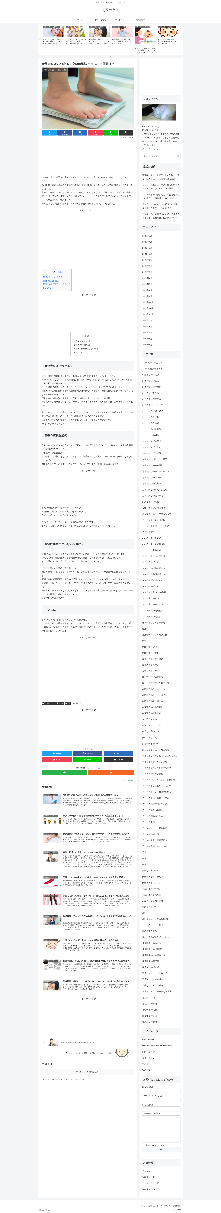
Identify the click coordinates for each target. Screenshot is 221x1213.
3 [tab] (114, 56)
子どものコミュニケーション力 (156, 786)
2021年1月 (147, 296)
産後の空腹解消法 (51, 281)
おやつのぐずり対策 (151, 453)
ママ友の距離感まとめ (152, 580)
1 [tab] (107, 56)
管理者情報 (147, 1070)
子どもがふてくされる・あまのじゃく (159, 756)
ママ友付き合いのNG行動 (154, 592)
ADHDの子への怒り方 (152, 363)
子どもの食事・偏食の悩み (154, 846)
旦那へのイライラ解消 (152, 925)
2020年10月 (147, 314)
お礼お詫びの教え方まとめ (154, 489)
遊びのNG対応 (149, 997)
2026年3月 (147, 248)
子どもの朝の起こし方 (152, 816)
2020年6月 (147, 339)
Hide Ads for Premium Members (157, 1046)
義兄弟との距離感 (150, 967)
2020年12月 (147, 302)
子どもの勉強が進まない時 (154, 804)
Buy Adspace (148, 1040)
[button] (178, 156)
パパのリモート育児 (151, 538)
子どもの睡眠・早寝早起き (154, 840)
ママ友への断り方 (150, 586)
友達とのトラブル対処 (152, 659)
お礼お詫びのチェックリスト (155, 471)
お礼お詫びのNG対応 (152, 465)
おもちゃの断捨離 (150, 423)
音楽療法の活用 (149, 1022)
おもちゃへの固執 (150, 435)
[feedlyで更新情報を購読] (64, 772)
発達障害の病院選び (151, 961)
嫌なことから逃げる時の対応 (155, 750)
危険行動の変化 (149, 647)
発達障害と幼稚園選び (152, 949)
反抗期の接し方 (149, 671)
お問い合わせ (148, 1052)
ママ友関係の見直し (151, 616)
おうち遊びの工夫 (150, 381)
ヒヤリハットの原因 (151, 550)
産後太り (77, 703)
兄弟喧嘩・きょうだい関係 (154, 635)
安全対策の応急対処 (151, 895)
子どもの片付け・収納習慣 (154, 828)
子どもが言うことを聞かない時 (54, 703)
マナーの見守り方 (150, 562)
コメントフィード (150, 1183)
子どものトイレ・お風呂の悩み (156, 792)
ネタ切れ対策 (148, 532)
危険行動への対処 (150, 653)
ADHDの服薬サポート (152, 369)
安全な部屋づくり (150, 870)
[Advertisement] (88, 156)
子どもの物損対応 (150, 834)
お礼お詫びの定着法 (151, 483)
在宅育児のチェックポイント (155, 695)
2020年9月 (147, 320)
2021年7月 (147, 260)
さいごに (47, 288)
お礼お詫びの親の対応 (152, 495)
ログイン (146, 1171)
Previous (40, 40)
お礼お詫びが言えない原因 (154, 459)
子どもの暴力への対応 (152, 810)
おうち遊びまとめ (150, 393)
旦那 (144, 913)
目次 (84, 336)
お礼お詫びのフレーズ (152, 477)
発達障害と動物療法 (151, 943)
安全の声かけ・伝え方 (152, 876)
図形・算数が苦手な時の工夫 (155, 683)
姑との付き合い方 (150, 743)
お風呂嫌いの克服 (150, 502)
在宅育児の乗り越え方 (152, 701)
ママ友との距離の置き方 (153, 568)
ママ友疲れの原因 (150, 598)
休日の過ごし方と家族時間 (154, 622)
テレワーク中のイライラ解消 (155, 526)
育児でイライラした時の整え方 (156, 973)
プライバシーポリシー (152, 149)
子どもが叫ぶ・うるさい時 (154, 762)
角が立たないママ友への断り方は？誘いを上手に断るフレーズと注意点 (161, 206)
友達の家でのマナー (151, 665)
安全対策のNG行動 (151, 889)
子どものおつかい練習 (152, 774)
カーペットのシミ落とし (153, 520)
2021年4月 (147, 278)
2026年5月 (147, 236)
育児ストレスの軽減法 (152, 979)
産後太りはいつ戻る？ (53, 277)
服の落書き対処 (149, 931)
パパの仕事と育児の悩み (153, 544)
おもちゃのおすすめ (151, 399)
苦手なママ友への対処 (152, 985)
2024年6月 (147, 254)
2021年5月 (147, 272)
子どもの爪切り (149, 822)
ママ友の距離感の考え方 (153, 574)
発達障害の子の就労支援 (153, 955)
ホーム (143, 1206)
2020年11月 (147, 308)
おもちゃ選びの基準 (151, 441)
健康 (144, 629)
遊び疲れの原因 (149, 1003)
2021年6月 (147, 266)
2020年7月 (147, 332)
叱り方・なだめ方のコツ (153, 677)
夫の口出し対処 (149, 737)
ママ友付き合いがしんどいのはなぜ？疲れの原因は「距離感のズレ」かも (161, 196)
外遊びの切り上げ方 (151, 725)
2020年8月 (147, 326)
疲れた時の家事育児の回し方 (155, 937)
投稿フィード (148, 1177)
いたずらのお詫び (150, 375)
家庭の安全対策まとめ (152, 901)
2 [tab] (110, 56)
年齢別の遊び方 (149, 907)
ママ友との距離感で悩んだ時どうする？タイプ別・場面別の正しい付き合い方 (161, 216)
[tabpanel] (53, 39)
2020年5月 (147, 345)
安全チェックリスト (151, 882)
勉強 (144, 641)
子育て (145, 858)
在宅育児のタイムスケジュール (156, 689)
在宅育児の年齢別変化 (152, 707)
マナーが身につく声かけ (153, 556)
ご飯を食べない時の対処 (153, 508)
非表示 (58, 272)
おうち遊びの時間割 (151, 387)
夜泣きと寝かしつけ (151, 731)
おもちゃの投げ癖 (150, 417)
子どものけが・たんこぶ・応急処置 (158, 780)
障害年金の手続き (150, 1016)
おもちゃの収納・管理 (152, 411)
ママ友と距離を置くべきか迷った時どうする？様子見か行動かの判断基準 (161, 187)
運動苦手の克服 (149, 1009)
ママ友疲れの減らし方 (152, 604)
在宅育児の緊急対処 (151, 713)
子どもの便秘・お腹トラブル (155, 798)
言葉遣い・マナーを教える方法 (156, 991)
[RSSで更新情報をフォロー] (111, 772)
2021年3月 (147, 284)
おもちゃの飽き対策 (151, 429)
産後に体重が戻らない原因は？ (56, 284)
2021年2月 (147, 290)
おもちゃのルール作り (152, 405)
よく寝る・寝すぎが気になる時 (156, 514)
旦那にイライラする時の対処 (155, 919)
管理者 (145, 1064)
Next (181, 40)
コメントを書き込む (88, 1072)
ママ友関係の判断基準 (152, 610)
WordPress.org (149, 1189)
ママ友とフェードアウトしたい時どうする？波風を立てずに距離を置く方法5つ (161, 177)
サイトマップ (148, 1058)
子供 (68, 703)
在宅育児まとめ (149, 719)
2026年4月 (147, 242)
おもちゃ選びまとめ (151, 447)
